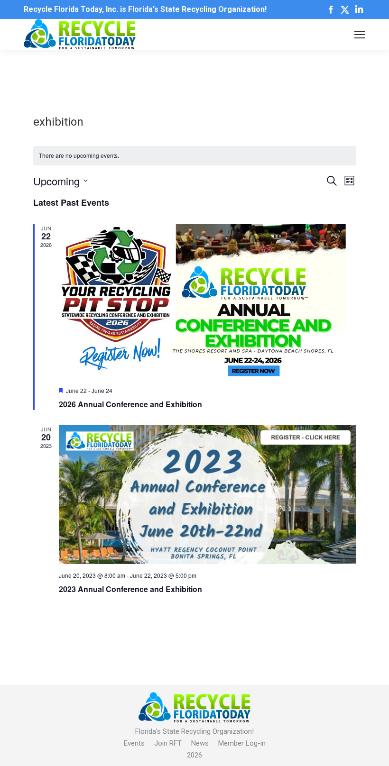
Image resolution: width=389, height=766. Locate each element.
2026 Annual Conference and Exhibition (130, 404)
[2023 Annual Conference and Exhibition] (207, 494)
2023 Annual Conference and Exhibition (130, 589)
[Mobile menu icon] (359, 34)
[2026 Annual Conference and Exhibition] (207, 302)
